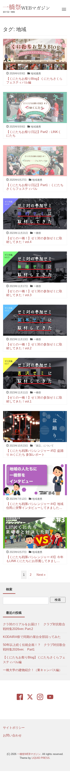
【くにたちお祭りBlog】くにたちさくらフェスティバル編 (34, 660)
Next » (41, 574)
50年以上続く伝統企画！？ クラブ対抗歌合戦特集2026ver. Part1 (34, 647)
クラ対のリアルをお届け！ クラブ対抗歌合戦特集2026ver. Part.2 (34, 627)
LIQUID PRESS (41, 757)
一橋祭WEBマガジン (29, 754)
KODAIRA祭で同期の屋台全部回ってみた (32, 636)
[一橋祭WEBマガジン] (26, 6)
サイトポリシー (14, 727)
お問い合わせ (12, 735)
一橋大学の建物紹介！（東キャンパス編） (32, 670)
